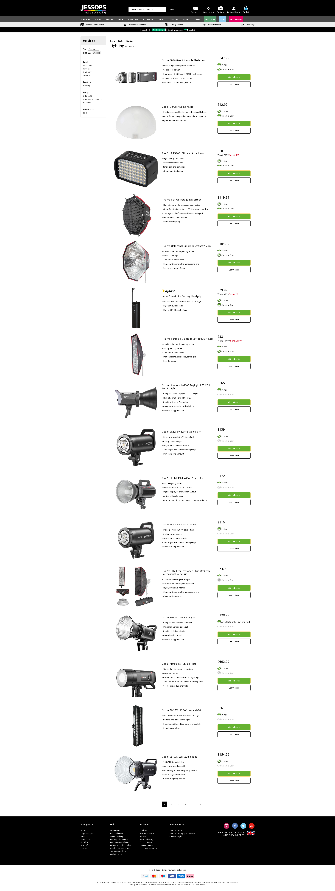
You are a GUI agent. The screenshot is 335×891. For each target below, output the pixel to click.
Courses (196, 19)
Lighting (129, 41)
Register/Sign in (87, 833)
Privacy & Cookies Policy (120, 845)
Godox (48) (87, 65)
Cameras (85, 19)
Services (174, 19)
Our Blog (251, 24)
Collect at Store (214, 24)
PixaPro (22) (87, 72)
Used (185, 19)
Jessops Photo (175, 830)
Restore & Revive (147, 833)
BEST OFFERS (236, 19)
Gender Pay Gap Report (120, 848)
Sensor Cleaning (146, 839)
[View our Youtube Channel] (252, 825)
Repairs (143, 836)
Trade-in (143, 830)
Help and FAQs (116, 833)
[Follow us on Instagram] (227, 825)
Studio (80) (87, 102)
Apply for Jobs (116, 854)
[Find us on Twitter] (243, 825)
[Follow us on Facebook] (235, 825)
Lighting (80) (87, 96)
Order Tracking (116, 836)
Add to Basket (234, 77)
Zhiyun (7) (86, 75)
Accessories (149, 19)
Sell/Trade (210, 19)
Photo (222, 19)
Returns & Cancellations (120, 842)
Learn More (234, 84)
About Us (84, 836)
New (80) (86, 86)
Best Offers (85, 845)
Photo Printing (146, 842)
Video (120, 19)
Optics (162, 19)
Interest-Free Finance (94, 24)
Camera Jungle (175, 836)
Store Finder (85, 839)
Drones (98, 19)
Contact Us (115, 830)
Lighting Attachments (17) (92, 99)
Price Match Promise (137, 24)
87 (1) (85, 113)
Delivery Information (119, 839)
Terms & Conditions (118, 851)
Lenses (109, 19)
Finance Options (146, 845)
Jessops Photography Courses (182, 833)
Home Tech (133, 19)
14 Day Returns (176, 24)
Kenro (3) (86, 69)
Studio (120, 41)
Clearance (84, 848)
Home (112, 41)
